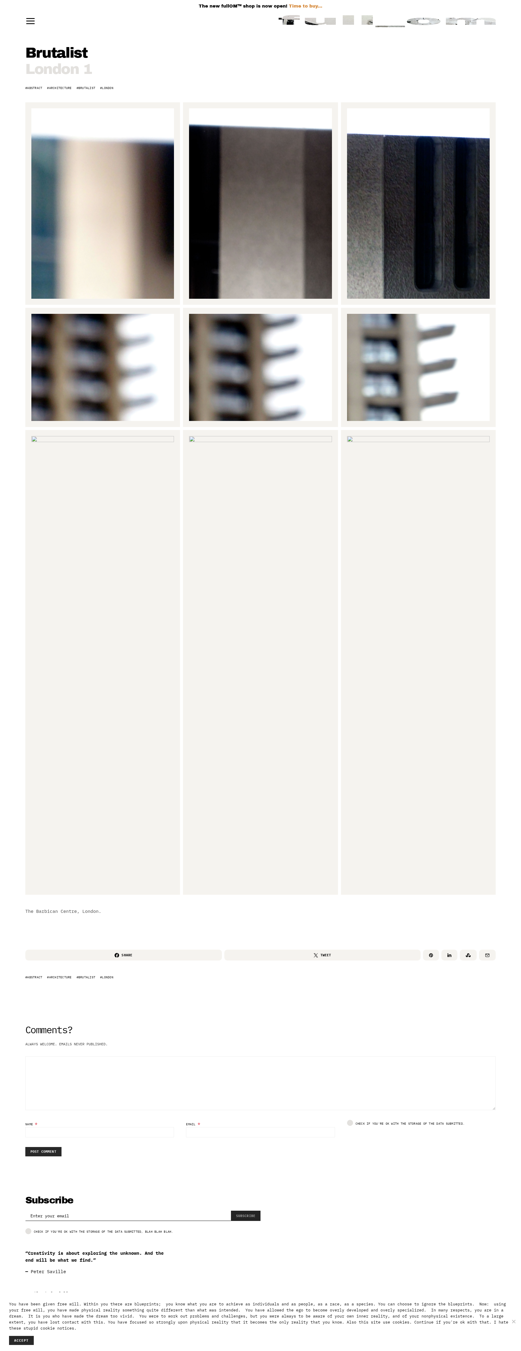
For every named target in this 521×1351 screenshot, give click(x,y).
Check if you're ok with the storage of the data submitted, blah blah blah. (103, 1232)
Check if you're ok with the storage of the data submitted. (410, 1124)
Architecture (60, 88)
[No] (513, 1321)
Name (31, 1123)
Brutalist (86, 88)
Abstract (34, 88)
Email (193, 1123)
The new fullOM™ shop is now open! (243, 6)
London (107, 88)
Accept (21, 1340)
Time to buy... (305, 6)
